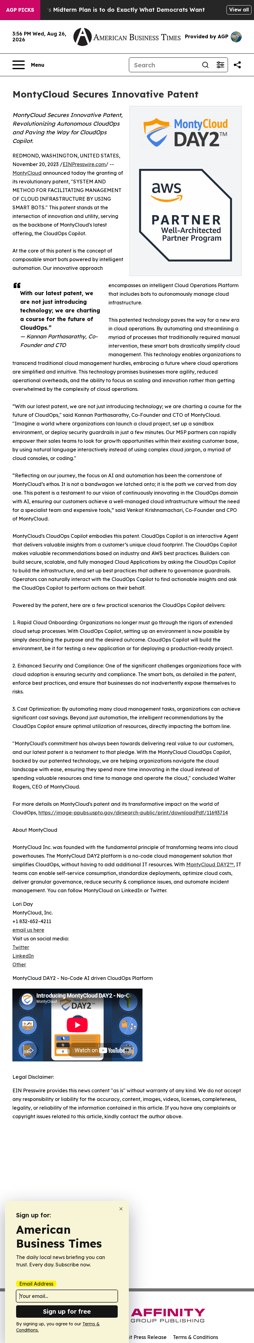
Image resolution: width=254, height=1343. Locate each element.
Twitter (20, 947)
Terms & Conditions (195, 1337)
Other (19, 964)
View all (239, 9)
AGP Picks (20, 10)
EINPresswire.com (84, 164)
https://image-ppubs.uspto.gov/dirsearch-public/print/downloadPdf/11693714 (133, 813)
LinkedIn (23, 956)
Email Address (36, 1284)
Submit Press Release (141, 1337)
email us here (28, 930)
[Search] (205, 65)
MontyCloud (27, 173)
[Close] (121, 1209)
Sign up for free (67, 1311)
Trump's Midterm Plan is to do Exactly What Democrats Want (117, 9)
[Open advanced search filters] (220, 65)
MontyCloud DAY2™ (210, 864)
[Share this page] (237, 65)
